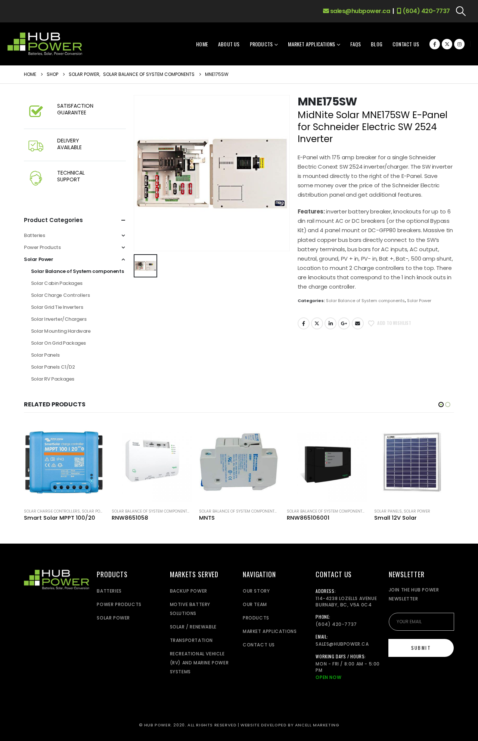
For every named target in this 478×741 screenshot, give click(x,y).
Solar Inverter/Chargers (59, 319)
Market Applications (311, 44)
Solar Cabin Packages (57, 283)
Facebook (304, 323)
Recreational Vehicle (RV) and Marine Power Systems (199, 663)
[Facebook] (434, 44)
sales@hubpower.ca (359, 11)
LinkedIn (330, 323)
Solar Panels (45, 355)
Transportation (191, 640)
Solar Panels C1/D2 (53, 366)
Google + (344, 323)
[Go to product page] (64, 462)
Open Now (328, 677)
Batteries (34, 235)
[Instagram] (459, 44)
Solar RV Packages (52, 378)
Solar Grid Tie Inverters (57, 307)
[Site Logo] (44, 44)
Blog (376, 44)
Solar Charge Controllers (60, 295)
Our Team (255, 604)
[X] (447, 44)
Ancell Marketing (317, 725)
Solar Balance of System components (365, 301)
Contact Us (405, 44)
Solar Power (419, 301)
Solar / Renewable (193, 627)
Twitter (317, 323)
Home (202, 44)
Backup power (188, 591)
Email (358, 323)
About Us (229, 44)
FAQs (355, 44)
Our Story (256, 591)
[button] (461, 11)
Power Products (42, 247)
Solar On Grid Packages (58, 343)
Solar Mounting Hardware (61, 331)
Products (261, 44)
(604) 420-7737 (425, 11)
